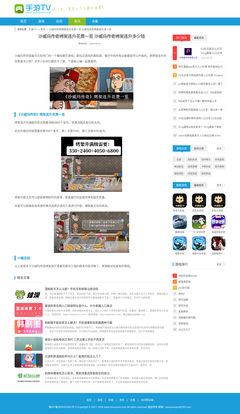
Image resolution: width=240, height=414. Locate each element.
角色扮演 (192, 159)
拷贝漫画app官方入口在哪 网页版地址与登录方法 (201, 67)
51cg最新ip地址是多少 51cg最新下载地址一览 (201, 127)
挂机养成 (205, 173)
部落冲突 (183, 305)
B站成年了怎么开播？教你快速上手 (197, 101)
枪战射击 (178, 166)
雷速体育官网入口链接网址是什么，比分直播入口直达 (78, 305)
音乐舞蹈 (219, 166)
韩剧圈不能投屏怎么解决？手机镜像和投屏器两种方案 (78, 322)
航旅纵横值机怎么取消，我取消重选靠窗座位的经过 (77, 373)
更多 (219, 148)
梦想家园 (183, 323)
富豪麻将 (183, 311)
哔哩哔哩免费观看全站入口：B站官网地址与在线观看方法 (201, 93)
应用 (59, 21)
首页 (23, 21)
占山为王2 (184, 329)
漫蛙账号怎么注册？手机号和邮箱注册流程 (71, 288)
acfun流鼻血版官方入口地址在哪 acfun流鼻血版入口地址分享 (200, 136)
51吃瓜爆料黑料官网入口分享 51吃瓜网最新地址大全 (201, 118)
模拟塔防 (178, 173)
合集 (95, 21)
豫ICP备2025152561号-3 (63, 407)
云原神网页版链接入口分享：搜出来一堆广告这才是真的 (201, 110)
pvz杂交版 (184, 287)
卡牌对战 (205, 166)
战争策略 (192, 166)
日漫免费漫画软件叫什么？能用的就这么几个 (73, 356)
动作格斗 (205, 159)
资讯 (77, 21)
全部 (179, 159)
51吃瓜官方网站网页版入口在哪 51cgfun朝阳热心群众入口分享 (201, 75)
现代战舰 (183, 299)
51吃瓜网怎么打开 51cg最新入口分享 (211, 50)
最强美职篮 (184, 281)
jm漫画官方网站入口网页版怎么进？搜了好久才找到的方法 (201, 84)
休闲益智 (219, 159)
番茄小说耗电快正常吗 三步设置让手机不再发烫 (75, 339)
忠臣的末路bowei (187, 275)
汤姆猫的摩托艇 (187, 317)
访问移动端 (147, 400)
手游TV (33, 29)
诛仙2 (181, 293)
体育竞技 (192, 173)
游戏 (41, 21)
